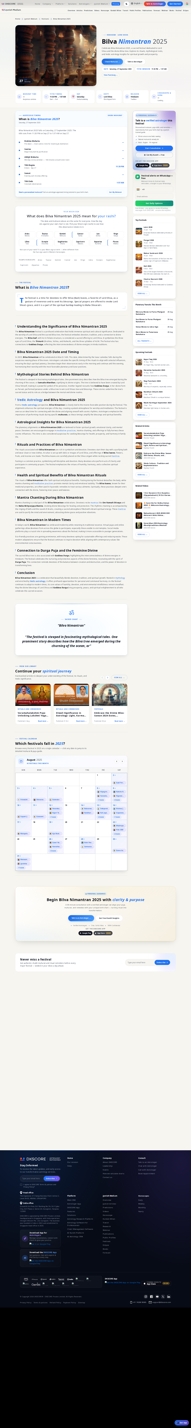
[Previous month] (117, 761)
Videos (97, 11)
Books (172, 11)
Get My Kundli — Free (155, 155)
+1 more (101, 800)
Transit (125, 11)
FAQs (69, 1166)
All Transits (145, 341)
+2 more (101, 817)
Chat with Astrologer (147, 1166)
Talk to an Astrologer (147, 1162)
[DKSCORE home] (12, 4)
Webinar (165, 11)
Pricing (116, 4)
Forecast (157, 11)
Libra (91, 260)
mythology (120, 578)
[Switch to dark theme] (127, 3)
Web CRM (71, 1200)
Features (71, 1211)
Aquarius (35, 265)
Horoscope (105, 11)
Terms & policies (41, 1303)
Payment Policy (69, 1303)
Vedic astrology (29, 405)
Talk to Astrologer (154, 4)
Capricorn (24, 265)
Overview (71, 11)
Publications (147, 11)
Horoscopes (143, 1196)
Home (37, 4)
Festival (179, 11)
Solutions (72, 4)
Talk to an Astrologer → (81, 918)
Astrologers (84, 4)
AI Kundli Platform (75, 1233)
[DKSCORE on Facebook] (151, 1296)
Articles (80, 11)
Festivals (45, 19)
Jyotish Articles (109, 1204)
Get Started (175, 4)
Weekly (141, 1204)
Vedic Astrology (30, 400)
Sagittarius (110, 260)
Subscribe (161, 962)
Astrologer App (74, 1204)
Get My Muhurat (115, 192)
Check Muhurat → (112, 62)
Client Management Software (80, 1229)
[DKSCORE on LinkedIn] (168, 1296)
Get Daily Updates (154, 203)
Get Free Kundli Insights (109, 918)
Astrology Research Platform (80, 1219)
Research (107, 1226)
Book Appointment (146, 1173)
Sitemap (81, 1303)
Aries (40, 260)
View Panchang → (111, 75)
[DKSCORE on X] (163, 1296)
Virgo (83, 260)
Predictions (88, 11)
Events (106, 1170)
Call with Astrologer (147, 1170)
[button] (103, 794)
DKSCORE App (73, 1207)
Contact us (107, 1177)
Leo (75, 260)
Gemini (58, 260)
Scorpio (99, 260)
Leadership (108, 1166)
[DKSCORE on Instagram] (146, 1296)
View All (119, 678)
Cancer (67, 260)
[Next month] (122, 761)
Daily (140, 1200)
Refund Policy (55, 1303)
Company (47, 4)
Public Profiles (135, 11)
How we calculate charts (113, 1173)
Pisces (45, 265)
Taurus (48, 260)
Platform (59, 4)
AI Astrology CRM (75, 1236)
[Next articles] (107, 677)
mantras (116, 456)
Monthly (142, 1207)
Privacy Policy (25, 1303)
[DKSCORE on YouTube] (157, 1296)
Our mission (72, 1162)
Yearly (141, 1211)
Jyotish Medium (101, 4)
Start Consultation (153, 148)
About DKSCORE (110, 1162)
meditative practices (66, 430)
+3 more (117, 800)
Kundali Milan (116, 11)
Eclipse (185, 11)
